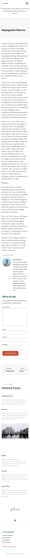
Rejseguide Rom (7, 396)
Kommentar (6, 307)
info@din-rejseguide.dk (9, 547)
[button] (27, 3)
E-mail (4, 337)
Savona (4, 471)
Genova (4, 409)
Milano (4, 456)
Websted (5, 344)
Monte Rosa (6, 486)
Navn (4, 329)
